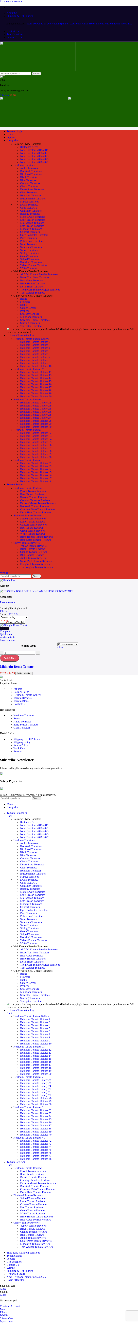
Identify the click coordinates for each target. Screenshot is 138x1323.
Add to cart (9, 658)
